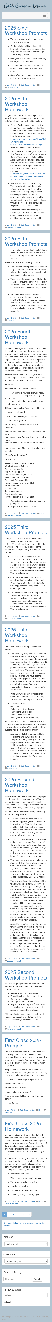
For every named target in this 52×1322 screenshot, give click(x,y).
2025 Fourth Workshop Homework (18, 337)
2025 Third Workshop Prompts (26, 529)
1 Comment (11, 320)
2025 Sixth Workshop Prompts (26, 30)
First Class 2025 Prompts (23, 1042)
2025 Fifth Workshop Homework (17, 104)
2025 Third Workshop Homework (17, 635)
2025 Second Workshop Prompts (26, 974)
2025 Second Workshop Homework (19, 785)
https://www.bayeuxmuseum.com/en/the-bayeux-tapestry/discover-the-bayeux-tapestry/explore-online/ (28, 176)
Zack (4, 1319)
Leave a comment (14, 227)
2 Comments (12, 768)
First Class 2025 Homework (23, 1126)
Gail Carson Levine (28, 85)
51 (24, 1214)
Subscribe (8, 1302)
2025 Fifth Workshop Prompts (26, 241)
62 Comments (12, 87)
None (41, 85)
